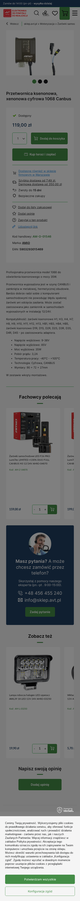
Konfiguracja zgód (40, 891)
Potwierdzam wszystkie (40, 879)
